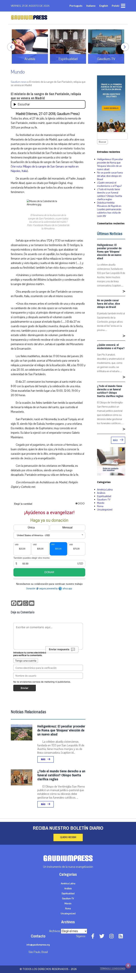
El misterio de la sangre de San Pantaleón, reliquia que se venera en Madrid (46, 96)
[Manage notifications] (128, 965)
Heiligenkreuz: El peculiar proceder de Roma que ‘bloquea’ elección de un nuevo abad (61, 730)
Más (43, 759)
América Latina (105, 489)
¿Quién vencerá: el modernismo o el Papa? (109, 184)
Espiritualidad (104, 496)
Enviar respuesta (59, 649)
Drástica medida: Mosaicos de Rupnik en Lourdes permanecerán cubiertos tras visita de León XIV (109, 209)
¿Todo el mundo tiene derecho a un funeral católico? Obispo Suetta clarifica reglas (61, 775)
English (103, 5)
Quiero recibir (68, 837)
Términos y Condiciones (112, 968)
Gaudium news (19, 82)
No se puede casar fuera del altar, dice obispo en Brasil (110, 176)
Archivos (54, 931)
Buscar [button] (102, 141)
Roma (100, 506)
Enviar (24, 688)
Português (75, 5)
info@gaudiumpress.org (38, 944)
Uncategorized (104, 509)
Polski (115, 5)
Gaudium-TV (103, 499)
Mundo (18, 72)
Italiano (91, 5)
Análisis (101, 493)
